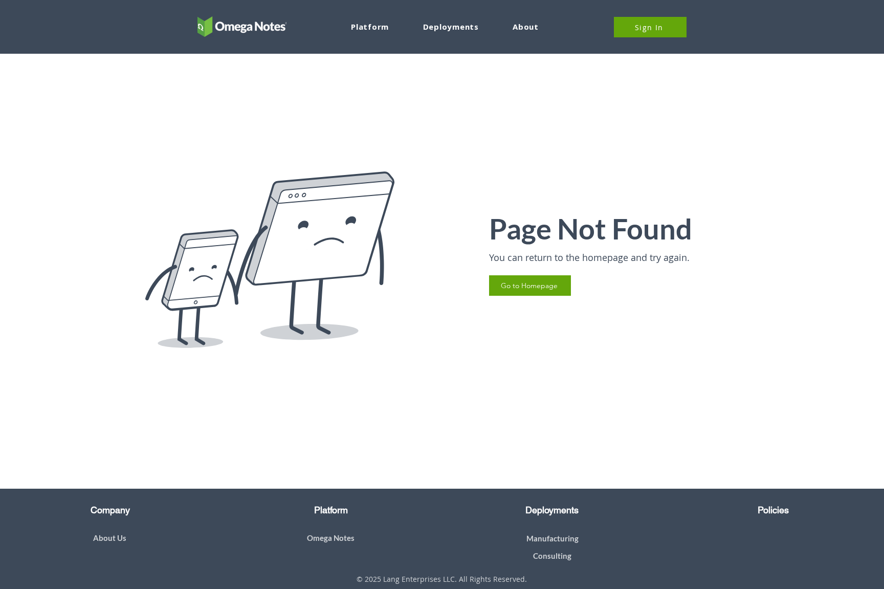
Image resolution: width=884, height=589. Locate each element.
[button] (451, 26)
